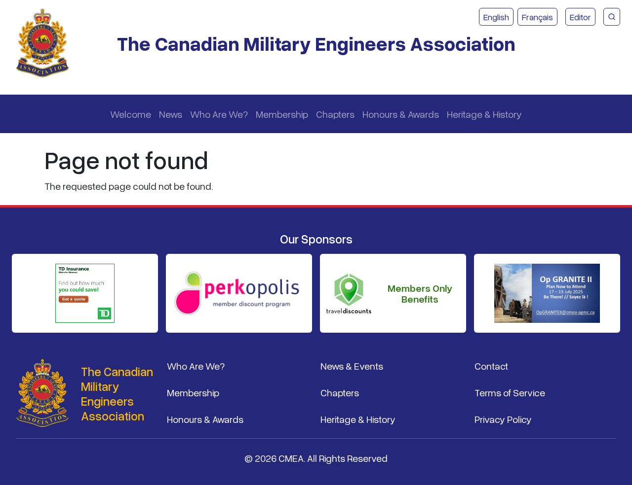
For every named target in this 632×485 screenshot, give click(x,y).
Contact (491, 366)
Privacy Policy (503, 419)
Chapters (335, 114)
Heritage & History (484, 114)
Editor (580, 16)
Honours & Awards (400, 114)
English (496, 16)
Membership (282, 114)
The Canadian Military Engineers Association (316, 43)
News (170, 114)
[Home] (46, 43)
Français (537, 16)
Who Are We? (219, 114)
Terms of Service (509, 392)
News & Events (351, 366)
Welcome (130, 114)
